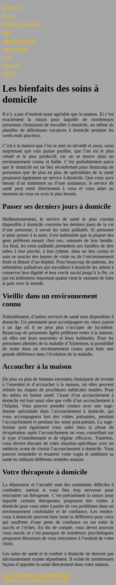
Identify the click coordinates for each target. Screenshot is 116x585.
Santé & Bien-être (19, 40)
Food (7, 57)
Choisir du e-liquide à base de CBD (35, 579)
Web (6, 32)
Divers (8, 73)
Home (8, 15)
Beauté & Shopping (21, 23)
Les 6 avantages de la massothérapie (36, 574)
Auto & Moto (15, 48)
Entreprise (11, 7)
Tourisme (11, 65)
